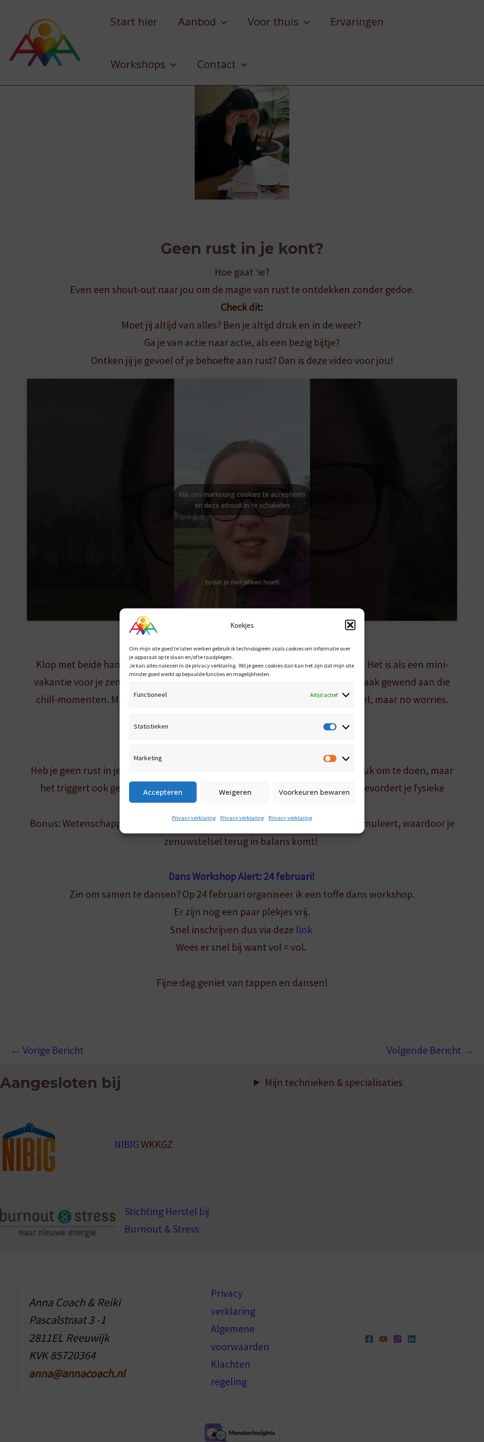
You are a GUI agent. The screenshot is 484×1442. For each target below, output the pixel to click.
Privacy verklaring (194, 817)
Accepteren (162, 792)
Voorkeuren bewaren (314, 792)
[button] (350, 625)
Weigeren (235, 792)
